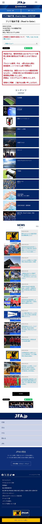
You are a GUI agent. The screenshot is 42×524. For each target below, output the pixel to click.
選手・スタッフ (31, 10)
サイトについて (6, 480)
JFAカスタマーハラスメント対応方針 (12, 496)
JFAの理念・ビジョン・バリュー (21, 463)
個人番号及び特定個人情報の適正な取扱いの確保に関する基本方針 (20, 490)
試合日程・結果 (10, 10)
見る (3, 427)
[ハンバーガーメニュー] (3, 2)
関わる (4, 438)
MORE (21, 394)
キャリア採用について (8, 503)
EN (36, 2)
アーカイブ (5, 498)
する (3, 433)
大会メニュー (9, 43)
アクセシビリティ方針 (8, 482)
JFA (3, 443)
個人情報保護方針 (7, 488)
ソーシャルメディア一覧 (34, 474)
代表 (3, 422)
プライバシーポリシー (8, 493)
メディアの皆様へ (7, 501)
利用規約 (4, 485)
